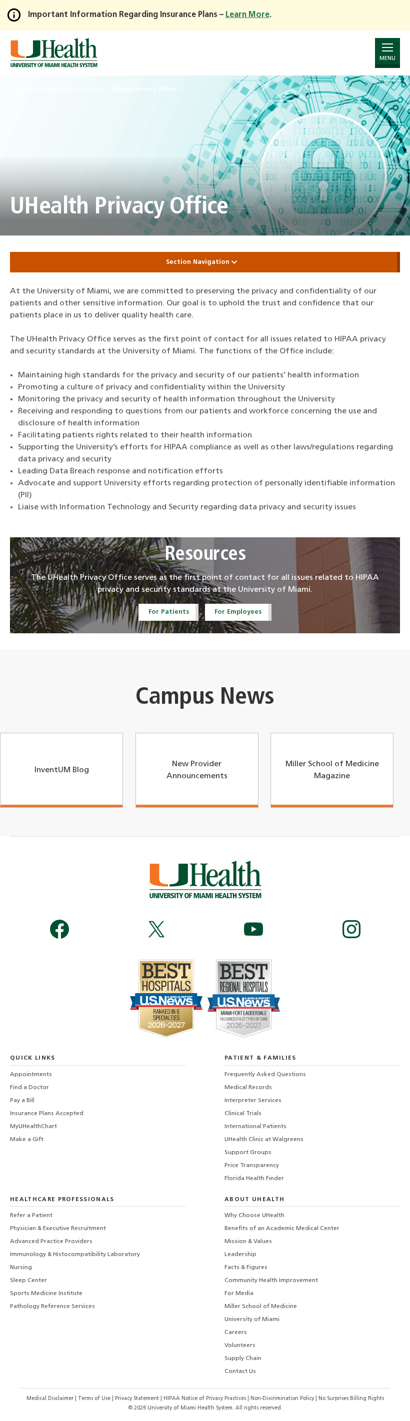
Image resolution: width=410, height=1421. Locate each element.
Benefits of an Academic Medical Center (282, 1229)
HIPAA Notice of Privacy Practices (205, 1399)
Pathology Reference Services (52, 1307)
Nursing (21, 1268)
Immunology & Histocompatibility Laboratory (75, 1255)
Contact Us (240, 1372)
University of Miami (252, 1320)
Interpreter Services (253, 1101)
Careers (235, 1333)
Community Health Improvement (271, 1281)
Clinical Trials (243, 1114)
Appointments (31, 1075)
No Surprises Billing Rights (351, 1399)
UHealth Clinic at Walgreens (264, 1140)
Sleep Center (28, 1281)
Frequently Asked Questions (265, 1075)
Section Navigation (199, 262)
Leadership (240, 1255)
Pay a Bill (22, 1101)
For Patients (168, 612)
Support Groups (248, 1153)
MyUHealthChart (33, 1127)
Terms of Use (95, 1399)
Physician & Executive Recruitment (58, 1229)
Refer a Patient (31, 1216)
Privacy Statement (137, 1399)
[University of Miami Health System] (54, 52)
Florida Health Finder (254, 1179)
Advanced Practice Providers (51, 1242)
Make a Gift (27, 1140)
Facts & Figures (246, 1268)
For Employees (238, 612)
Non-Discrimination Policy (282, 1399)
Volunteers (240, 1346)
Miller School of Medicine (260, 1307)
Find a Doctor (29, 1088)
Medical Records (248, 1088)
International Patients (255, 1127)
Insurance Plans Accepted (47, 1114)
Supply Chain (243, 1359)
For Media (239, 1294)
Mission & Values (248, 1242)
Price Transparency (251, 1166)
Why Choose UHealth (254, 1216)
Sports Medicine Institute (46, 1294)
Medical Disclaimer (50, 1399)
